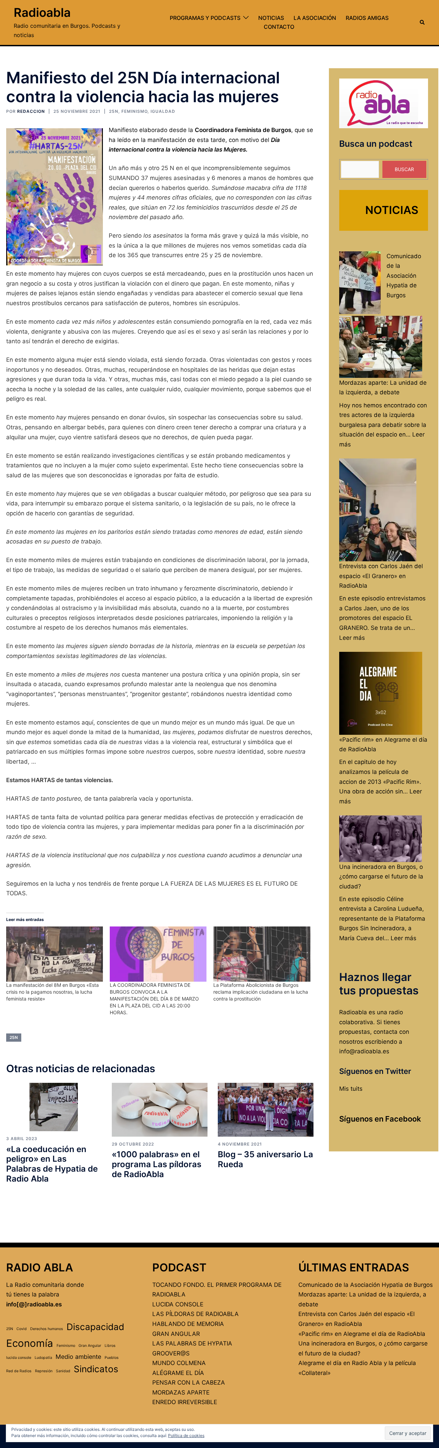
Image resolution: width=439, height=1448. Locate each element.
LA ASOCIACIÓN (315, 17)
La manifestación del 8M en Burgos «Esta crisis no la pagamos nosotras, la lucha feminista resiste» (52, 992)
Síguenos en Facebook (380, 1118)
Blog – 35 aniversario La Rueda (265, 1159)
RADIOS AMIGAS (367, 17)
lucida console (18, 1357)
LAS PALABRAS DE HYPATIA (192, 1343)
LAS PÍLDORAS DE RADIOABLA (195, 1314)
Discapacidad (95, 1326)
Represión (43, 1371)
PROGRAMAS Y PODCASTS (205, 17)
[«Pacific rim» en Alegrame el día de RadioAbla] (380, 693)
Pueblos (112, 1357)
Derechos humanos (46, 1329)
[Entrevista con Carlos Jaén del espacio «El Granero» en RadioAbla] (377, 509)
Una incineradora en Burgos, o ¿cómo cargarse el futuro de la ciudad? (381, 876)
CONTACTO (279, 26)
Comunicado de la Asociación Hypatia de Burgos (404, 276)
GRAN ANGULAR (176, 1333)
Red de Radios (19, 1371)
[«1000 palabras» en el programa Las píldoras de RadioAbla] (159, 1109)
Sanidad (63, 1371)
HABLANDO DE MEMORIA (188, 1323)
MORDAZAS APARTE (181, 1392)
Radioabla (42, 12)
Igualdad (163, 111)
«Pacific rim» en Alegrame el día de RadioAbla (361, 1333)
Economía (29, 1343)
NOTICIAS (271, 17)
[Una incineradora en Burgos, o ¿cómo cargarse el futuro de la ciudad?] (380, 838)
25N (113, 111)
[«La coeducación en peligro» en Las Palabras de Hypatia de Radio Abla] (53, 1106)
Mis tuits (351, 1088)
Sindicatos (96, 1369)
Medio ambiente (78, 1356)
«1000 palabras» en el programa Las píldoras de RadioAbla (156, 1164)
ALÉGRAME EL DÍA (178, 1372)
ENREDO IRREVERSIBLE (184, 1402)
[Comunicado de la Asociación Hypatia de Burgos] (360, 282)
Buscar (404, 169)
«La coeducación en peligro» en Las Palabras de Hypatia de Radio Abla (52, 1164)
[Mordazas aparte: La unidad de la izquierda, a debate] (380, 347)
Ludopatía (43, 1357)
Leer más (352, 637)
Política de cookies (186, 1435)
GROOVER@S (171, 1353)
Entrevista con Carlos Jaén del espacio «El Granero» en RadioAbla (381, 576)
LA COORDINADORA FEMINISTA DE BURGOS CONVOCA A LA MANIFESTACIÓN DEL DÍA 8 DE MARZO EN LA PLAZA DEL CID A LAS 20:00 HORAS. (154, 998)
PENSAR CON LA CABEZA (188, 1382)
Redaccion (31, 111)
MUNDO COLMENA (179, 1363)
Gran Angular (90, 1345)
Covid (21, 1329)
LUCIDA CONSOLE (177, 1304)
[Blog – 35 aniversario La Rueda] (265, 1109)
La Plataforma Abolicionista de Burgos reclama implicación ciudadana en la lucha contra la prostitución (260, 992)
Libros (110, 1345)
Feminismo (134, 111)
